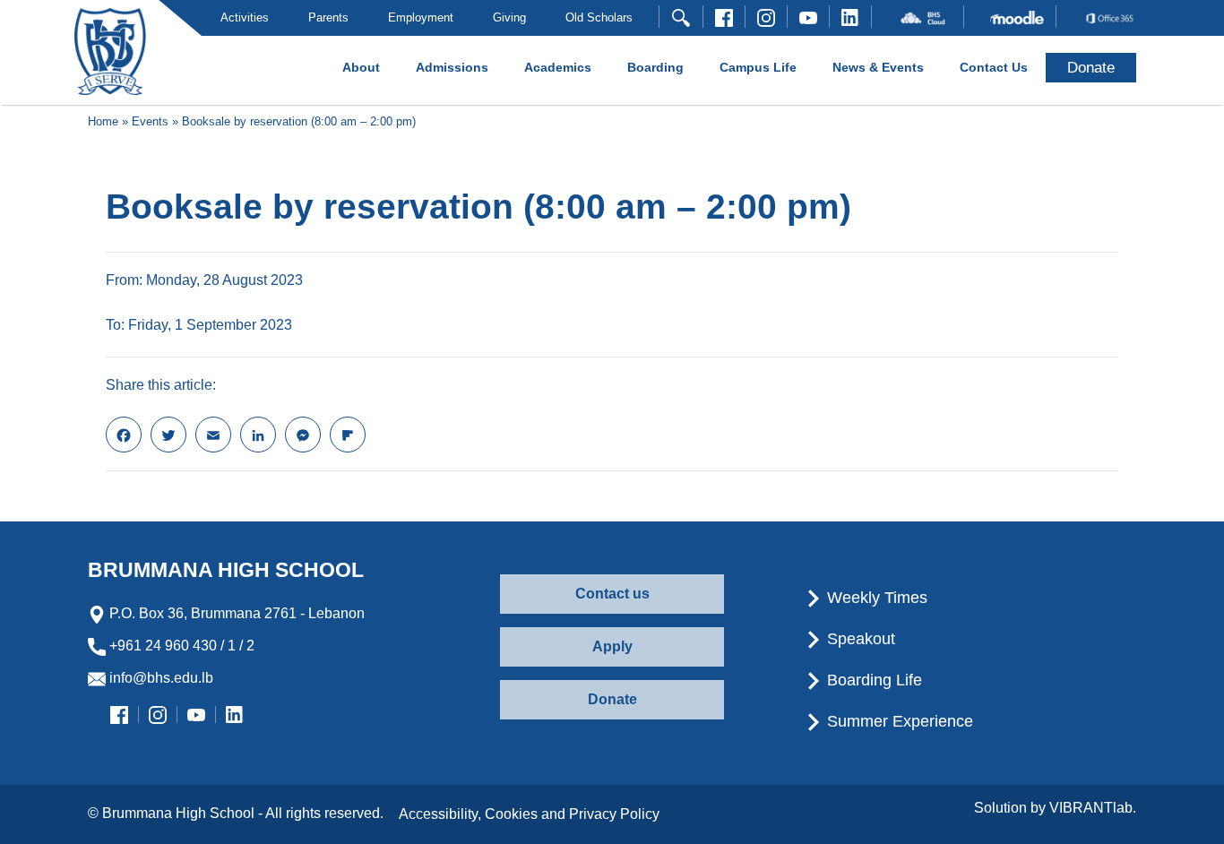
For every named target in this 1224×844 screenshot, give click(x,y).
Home (103, 121)
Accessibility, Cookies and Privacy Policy (529, 814)
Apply (612, 646)
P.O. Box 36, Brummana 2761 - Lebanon (235, 613)
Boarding (655, 67)
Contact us (612, 593)
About (361, 67)
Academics (557, 67)
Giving (509, 17)
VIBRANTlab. (1092, 807)
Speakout (859, 639)
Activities (244, 17)
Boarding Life (872, 680)
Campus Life (758, 67)
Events (150, 121)
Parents (328, 17)
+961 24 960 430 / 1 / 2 (180, 645)
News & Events (878, 67)
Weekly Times (875, 598)
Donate (612, 699)
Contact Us (994, 67)
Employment (420, 17)
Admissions (452, 67)
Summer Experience (898, 721)
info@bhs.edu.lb (159, 677)
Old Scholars (599, 17)
